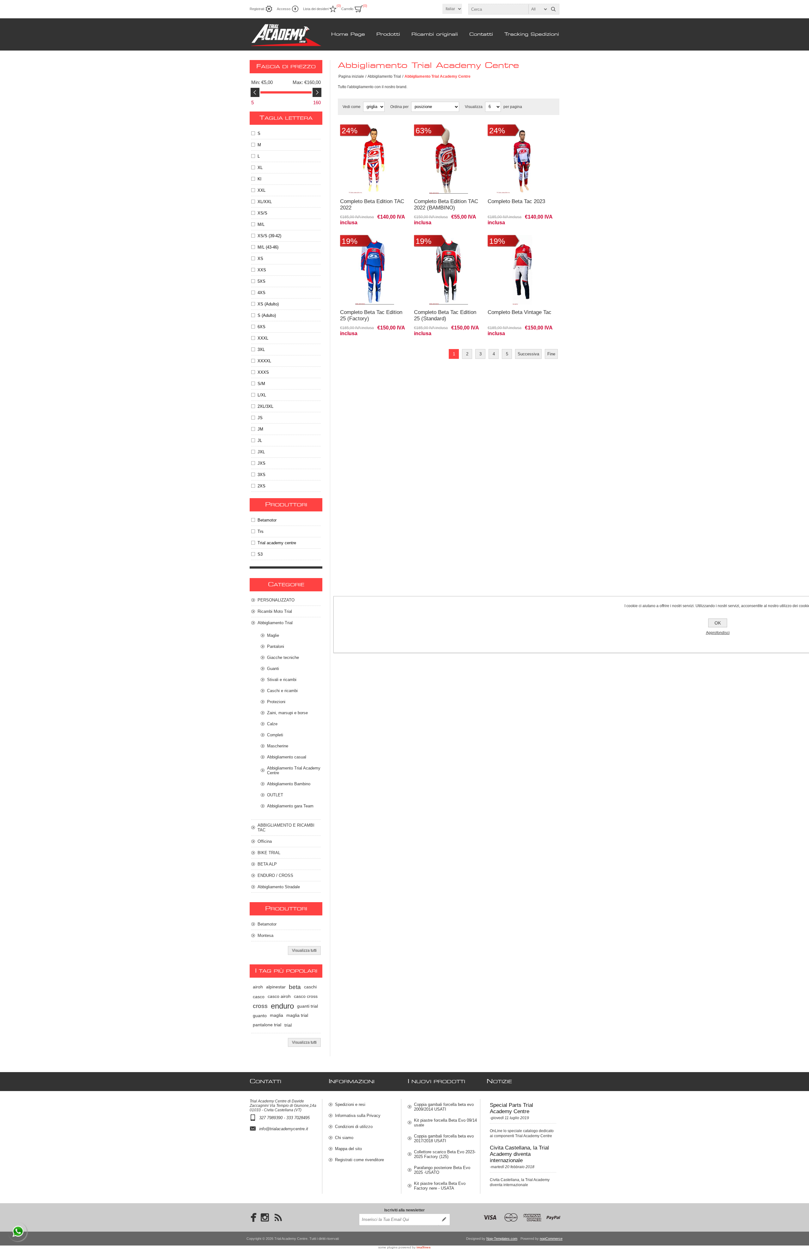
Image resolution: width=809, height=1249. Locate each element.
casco (259, 996)
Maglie (273, 635)
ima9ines (424, 1247)
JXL (261, 452)
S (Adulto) (267, 315)
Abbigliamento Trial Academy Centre (293, 770)
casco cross (306, 996)
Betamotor (267, 520)
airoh (258, 987)
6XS (261, 326)
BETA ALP (267, 864)
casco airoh (279, 996)
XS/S (262, 213)
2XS (261, 486)
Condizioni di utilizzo (354, 1126)
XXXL (263, 338)
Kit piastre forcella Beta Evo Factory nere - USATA (439, 1186)
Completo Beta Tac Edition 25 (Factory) (371, 315)
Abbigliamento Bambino (288, 783)
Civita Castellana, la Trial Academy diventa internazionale (519, 1154)
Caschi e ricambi (282, 690)
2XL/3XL (265, 406)
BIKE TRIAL (269, 852)
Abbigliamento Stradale (279, 886)
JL (260, 440)
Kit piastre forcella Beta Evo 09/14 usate (445, 1122)
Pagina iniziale (351, 76)
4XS (261, 292)
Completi (275, 735)
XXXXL (264, 361)
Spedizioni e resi (350, 1104)
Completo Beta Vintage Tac (519, 312)
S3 (260, 554)
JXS (261, 463)
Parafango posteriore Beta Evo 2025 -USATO (442, 1170)
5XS (261, 281)
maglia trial (297, 1015)
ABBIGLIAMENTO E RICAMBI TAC (286, 827)
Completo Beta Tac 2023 (516, 201)
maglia (276, 1015)
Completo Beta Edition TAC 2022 (372, 204)
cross (260, 1006)
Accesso (283, 9)
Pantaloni (275, 646)
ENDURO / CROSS (275, 875)
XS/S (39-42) (269, 235)
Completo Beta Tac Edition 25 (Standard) (445, 315)
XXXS (263, 372)
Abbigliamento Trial (384, 76)
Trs (261, 531)
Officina (265, 841)
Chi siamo (344, 1137)
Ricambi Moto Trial (275, 611)
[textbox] (508, 9)
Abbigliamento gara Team (290, 806)
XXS (262, 270)
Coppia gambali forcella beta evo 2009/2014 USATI (444, 1107)
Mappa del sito (348, 1148)
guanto (260, 1015)
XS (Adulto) (268, 304)
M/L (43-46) (268, 247)
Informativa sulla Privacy (357, 1115)
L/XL (262, 395)
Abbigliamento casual (286, 757)
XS (260, 258)
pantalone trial (267, 1025)
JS (260, 417)
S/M (261, 383)
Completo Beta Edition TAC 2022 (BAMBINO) (446, 204)
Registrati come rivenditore (359, 1159)
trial (288, 1025)
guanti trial (307, 1006)
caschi (310, 987)
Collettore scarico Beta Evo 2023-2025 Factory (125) (445, 1154)
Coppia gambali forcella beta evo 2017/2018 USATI (444, 1138)
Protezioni (276, 701)
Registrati (257, 9)
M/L (261, 224)
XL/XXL (265, 201)
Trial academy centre (277, 542)
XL (260, 167)
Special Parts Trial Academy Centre (511, 1108)
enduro (282, 1006)
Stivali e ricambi (281, 679)
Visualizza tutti (304, 950)
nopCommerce (551, 1238)
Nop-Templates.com (501, 1238)
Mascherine (277, 746)
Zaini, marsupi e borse (287, 712)
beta (295, 987)
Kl (259, 179)
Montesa (265, 935)
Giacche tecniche (283, 657)
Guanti (273, 668)
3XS (261, 474)
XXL (261, 190)
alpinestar (276, 987)
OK (718, 622)
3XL (261, 349)
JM (260, 429)
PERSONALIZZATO (276, 600)
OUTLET (275, 795)
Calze (272, 723)
